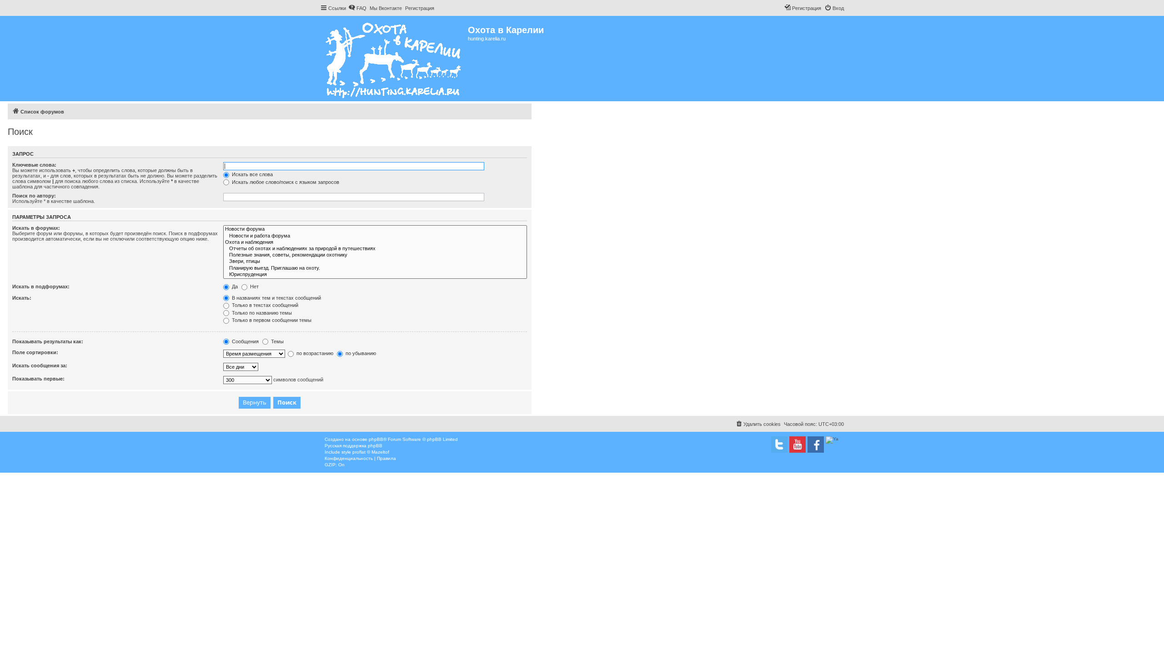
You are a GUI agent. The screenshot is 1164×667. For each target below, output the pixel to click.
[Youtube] (797, 444)
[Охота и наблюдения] (375, 242)
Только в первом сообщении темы (271, 320)
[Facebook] (816, 444)
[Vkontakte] (779, 444)
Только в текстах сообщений (264, 305)
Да (234, 286)
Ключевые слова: (34, 165)
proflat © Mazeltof (370, 452)
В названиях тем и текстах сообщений (276, 298)
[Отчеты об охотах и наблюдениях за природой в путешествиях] (375, 249)
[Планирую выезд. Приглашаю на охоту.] (375, 268)
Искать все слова (252, 174)
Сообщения (245, 341)
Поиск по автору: (34, 195)
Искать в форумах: (36, 228)
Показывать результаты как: (47, 341)
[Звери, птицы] (375, 261)
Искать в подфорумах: (41, 286)
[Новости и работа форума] (375, 236)
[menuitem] (357, 8)
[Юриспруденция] (375, 275)
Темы (277, 341)
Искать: (21, 298)
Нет (254, 286)
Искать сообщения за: (39, 365)
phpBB (376, 439)
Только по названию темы (261, 313)
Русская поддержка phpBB (353, 445)
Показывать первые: (38, 378)
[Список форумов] (394, 58)
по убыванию (360, 353)
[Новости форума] (375, 229)
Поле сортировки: (35, 352)
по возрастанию (314, 353)
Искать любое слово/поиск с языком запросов (285, 182)
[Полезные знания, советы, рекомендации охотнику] (375, 255)
